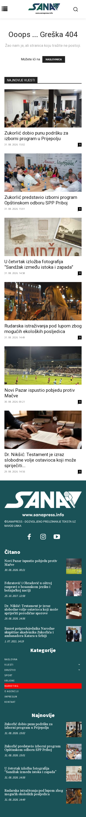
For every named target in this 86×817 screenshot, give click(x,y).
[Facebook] (29, 537)
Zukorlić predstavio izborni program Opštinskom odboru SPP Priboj (40, 200)
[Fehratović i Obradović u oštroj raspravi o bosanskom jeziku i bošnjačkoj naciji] (74, 588)
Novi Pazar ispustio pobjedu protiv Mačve (30, 563)
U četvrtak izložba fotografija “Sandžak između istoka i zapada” (38, 264)
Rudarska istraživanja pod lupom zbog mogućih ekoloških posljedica (43, 328)
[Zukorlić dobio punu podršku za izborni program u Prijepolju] (43, 108)
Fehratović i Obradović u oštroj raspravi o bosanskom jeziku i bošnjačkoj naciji (28, 587)
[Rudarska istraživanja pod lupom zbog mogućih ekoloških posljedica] (43, 301)
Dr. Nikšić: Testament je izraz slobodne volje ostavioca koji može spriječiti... (40, 460)
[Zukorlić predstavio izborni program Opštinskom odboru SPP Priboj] (43, 172)
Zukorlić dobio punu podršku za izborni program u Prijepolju (36, 135)
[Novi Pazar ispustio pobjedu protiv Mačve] (43, 365)
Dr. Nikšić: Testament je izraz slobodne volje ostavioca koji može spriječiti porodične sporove (31, 609)
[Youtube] (56, 537)
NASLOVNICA (54, 59)
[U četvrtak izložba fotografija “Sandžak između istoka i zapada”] (43, 237)
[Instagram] (43, 537)
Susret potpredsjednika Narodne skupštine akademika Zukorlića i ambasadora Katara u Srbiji (29, 632)
